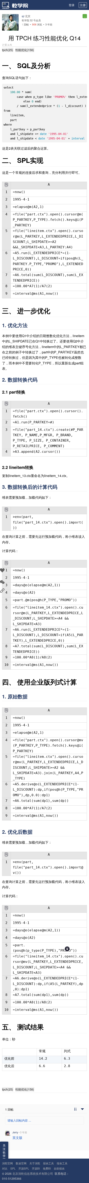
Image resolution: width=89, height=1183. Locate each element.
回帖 (25, 24)
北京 (27, 16)
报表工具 (48, 1163)
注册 (83, 5)
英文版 (17, 1137)
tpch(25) (7, 50)
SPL (13, 1168)
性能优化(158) (24, 50)
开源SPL (23, 1168)
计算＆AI (7, 44)
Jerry (15, 1132)
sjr (23, 16)
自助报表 (59, 1168)
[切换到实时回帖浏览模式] (75, 1109)
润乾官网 (7, 1163)
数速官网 (21, 1163)
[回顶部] (67, 948)
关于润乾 (34, 1163)
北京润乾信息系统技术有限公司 (32, 1173)
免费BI (47, 1168)
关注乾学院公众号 (4, 1157)
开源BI (36, 1168)
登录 (72, 5)
